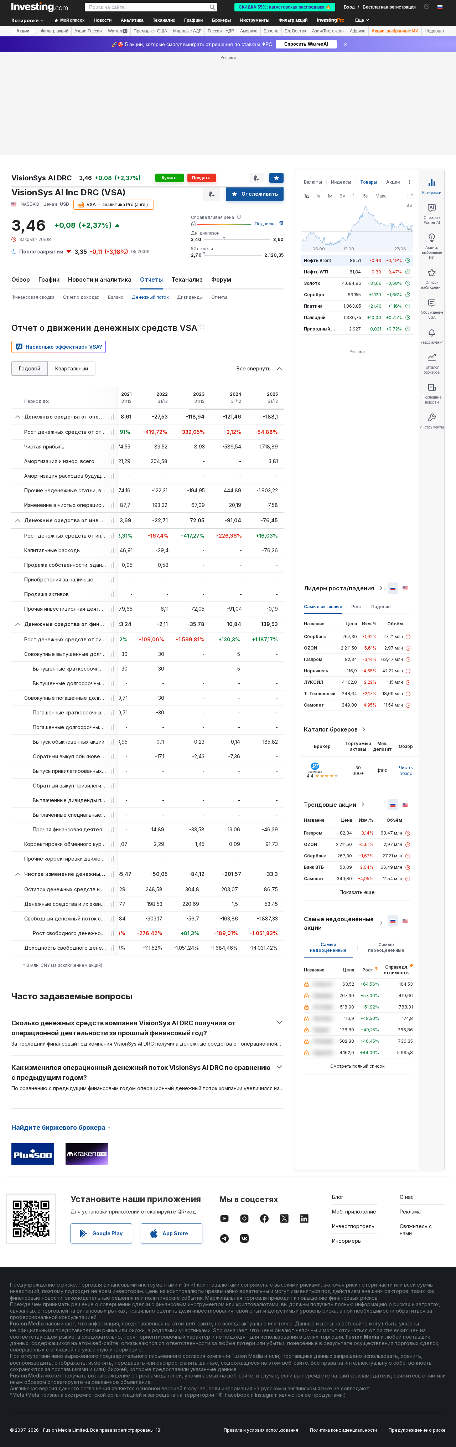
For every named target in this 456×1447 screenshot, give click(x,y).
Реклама (410, 1212)
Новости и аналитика (99, 279)
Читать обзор (406, 770)
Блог (337, 1197)
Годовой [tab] (29, 368)
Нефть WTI (316, 271)
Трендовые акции (330, 804)
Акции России (88, 31)
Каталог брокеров (331, 729)
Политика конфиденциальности (343, 1430)
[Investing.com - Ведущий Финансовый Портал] (39, 7)
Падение (381, 606)
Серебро (314, 294)
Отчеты (219, 297)
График (48, 279)
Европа (271, 31)
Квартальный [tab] (71, 368)
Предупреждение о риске (417, 1430)
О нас (407, 1197)
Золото (312, 283)
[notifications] (427, 6)
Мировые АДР (187, 31)
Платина (313, 306)
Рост (356, 606)
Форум (221, 279)
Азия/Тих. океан (328, 31)
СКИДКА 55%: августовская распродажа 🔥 (285, 7)
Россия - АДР (221, 31)
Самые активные (323, 606)
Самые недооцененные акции (339, 923)
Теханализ (187, 279)
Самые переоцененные (386, 947)
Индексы (341, 182)
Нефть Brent (317, 260)
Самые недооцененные (328, 947)
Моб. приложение (354, 1212)
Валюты (313, 182)
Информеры (347, 1241)
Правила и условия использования (261, 1430)
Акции (22, 31)
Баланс (115, 297)
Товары (368, 182)
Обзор (20, 279)
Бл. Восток (295, 31)
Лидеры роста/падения (339, 588)
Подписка (265, 223)
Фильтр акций (293, 20)
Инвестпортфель (353, 1226)
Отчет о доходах (81, 297)
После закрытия (41, 251)
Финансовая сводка (33, 297)
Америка (249, 31)
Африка (358, 31)
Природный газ (321, 329)
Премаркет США (150, 31)
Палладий (314, 317)
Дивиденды (190, 297)
